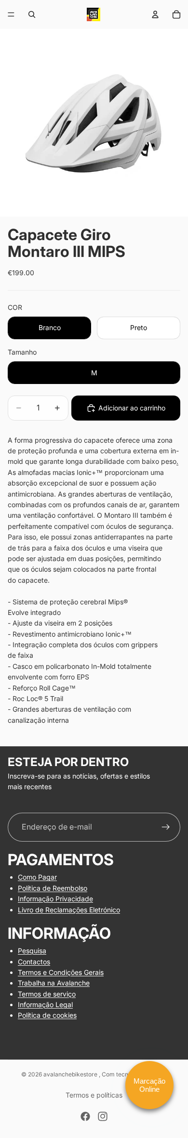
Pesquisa (32, 950)
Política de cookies (47, 1015)
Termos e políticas (94, 1095)
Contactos (34, 961)
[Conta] (155, 14)
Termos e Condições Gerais (61, 972)
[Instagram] (102, 1116)
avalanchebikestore (71, 1074)
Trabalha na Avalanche (54, 983)
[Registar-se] (166, 827)
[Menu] (11, 14)
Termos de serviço (47, 993)
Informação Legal (45, 1004)
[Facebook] (85, 1116)
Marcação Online (149, 1085)
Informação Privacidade (55, 899)
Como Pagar (37, 877)
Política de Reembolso (52, 887)
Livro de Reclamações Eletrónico (69, 909)
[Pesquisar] (31, 14)
